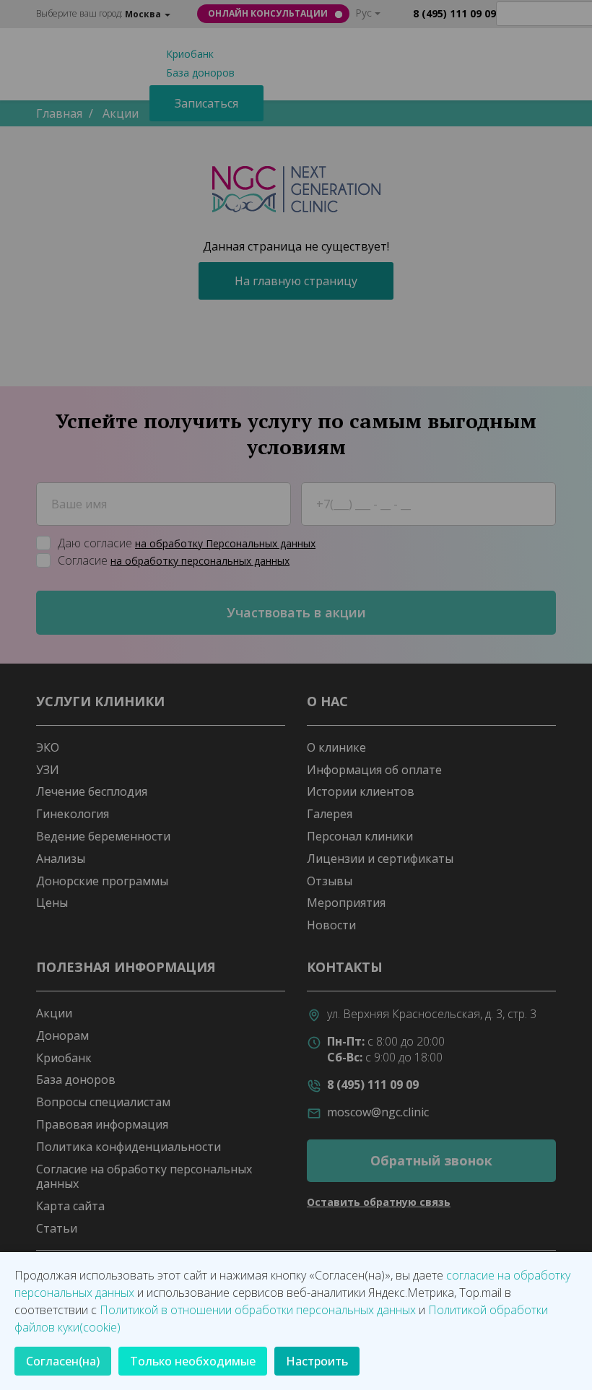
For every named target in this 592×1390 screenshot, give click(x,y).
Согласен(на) (63, 1361)
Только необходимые (193, 1361)
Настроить (317, 1361)
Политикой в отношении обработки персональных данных (258, 1310)
